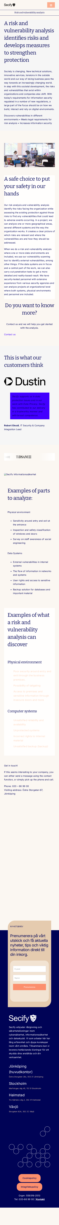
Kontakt (40, 1199)
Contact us (10, 334)
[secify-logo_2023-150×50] (9, 4)
